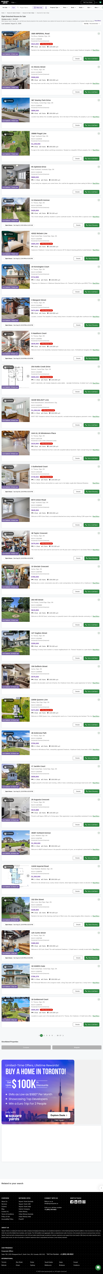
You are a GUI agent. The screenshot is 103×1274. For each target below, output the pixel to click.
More (96, 7)
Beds (72, 7)
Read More (98, 20)
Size (88, 7)
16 (57, 1035)
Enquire (77, 1047)
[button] (100, 2)
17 (60, 1035)
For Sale (5, 7)
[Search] (18, 7)
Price (64, 7)
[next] (63, 1035)
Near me (39, 7)
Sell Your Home (87, 2)
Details (77, 58)
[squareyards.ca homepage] (5, 2)
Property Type (54, 7)
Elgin (12, 2)
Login (96, 2)
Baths (80, 7)
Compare (26, 1047)
